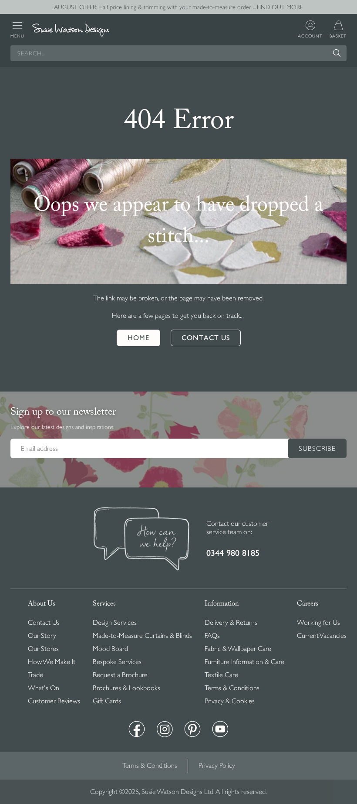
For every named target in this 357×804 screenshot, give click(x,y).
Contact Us (44, 623)
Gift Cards (107, 701)
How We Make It (51, 662)
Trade (35, 675)
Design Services (115, 623)
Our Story (42, 636)
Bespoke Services (117, 662)
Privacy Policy (217, 766)
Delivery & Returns (231, 623)
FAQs (212, 636)
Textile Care (221, 675)
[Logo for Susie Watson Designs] (70, 30)
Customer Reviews (54, 701)
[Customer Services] (141, 539)
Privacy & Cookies (230, 701)
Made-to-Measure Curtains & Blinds (142, 636)
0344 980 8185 (232, 553)
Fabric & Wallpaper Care (238, 649)
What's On (43, 688)
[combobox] (178, 53)
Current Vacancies (322, 636)
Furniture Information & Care (244, 662)
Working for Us (318, 623)
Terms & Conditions (232, 688)
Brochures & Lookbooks (126, 688)
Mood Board (110, 649)
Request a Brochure (120, 675)
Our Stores (43, 649)
